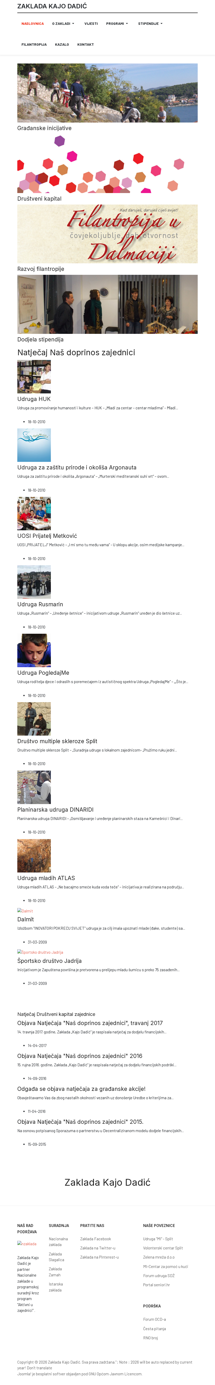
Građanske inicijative (44, 128)
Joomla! (24, 1373)
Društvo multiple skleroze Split (57, 741)
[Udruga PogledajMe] (34, 650)
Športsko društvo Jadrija (49, 961)
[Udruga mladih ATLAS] (34, 855)
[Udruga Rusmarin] (34, 581)
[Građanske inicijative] (107, 92)
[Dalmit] (25, 910)
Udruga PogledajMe (43, 673)
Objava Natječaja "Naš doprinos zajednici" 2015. (80, 1122)
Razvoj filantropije (40, 269)
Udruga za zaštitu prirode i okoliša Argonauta (77, 467)
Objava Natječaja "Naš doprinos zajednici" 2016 (79, 1056)
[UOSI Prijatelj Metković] (34, 513)
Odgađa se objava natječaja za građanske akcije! (81, 1089)
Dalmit (25, 919)
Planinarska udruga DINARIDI (55, 809)
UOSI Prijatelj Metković (47, 536)
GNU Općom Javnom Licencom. (115, 1373)
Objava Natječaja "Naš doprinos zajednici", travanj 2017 (90, 1023)
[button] (64, 23)
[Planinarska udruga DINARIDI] (34, 786)
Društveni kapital (39, 198)
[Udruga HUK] (34, 376)
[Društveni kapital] (107, 163)
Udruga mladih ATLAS (46, 878)
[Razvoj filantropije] (107, 233)
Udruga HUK (34, 399)
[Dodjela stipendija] (107, 303)
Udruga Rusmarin (40, 604)
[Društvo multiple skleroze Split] (34, 718)
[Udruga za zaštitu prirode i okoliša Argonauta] (34, 444)
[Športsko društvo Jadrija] (40, 951)
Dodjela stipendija (40, 339)
